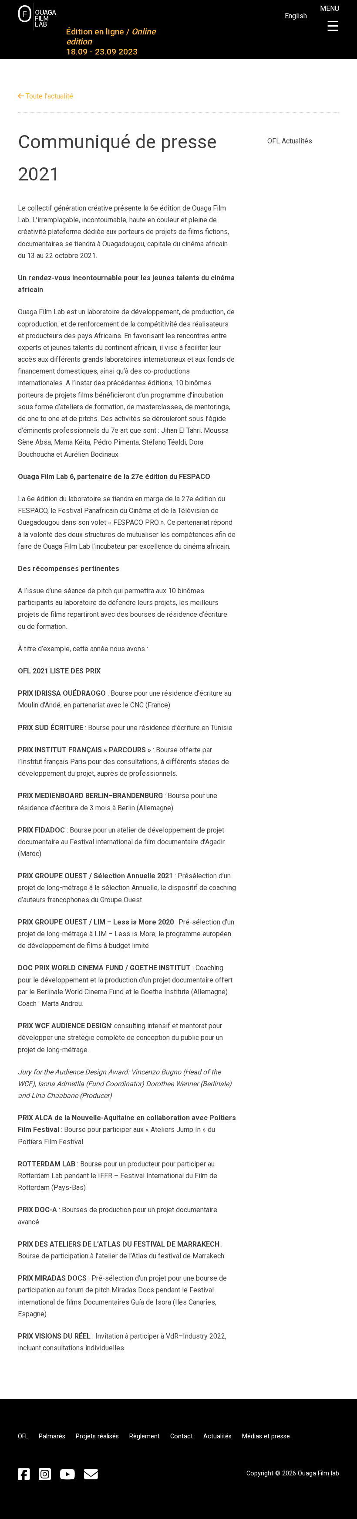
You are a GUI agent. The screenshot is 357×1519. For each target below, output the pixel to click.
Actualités (217, 1436)
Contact (181, 1436)
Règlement (144, 1436)
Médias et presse (266, 1436)
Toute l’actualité (48, 96)
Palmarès (52, 1436)
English (296, 16)
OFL (23, 1436)
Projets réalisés (97, 1436)
